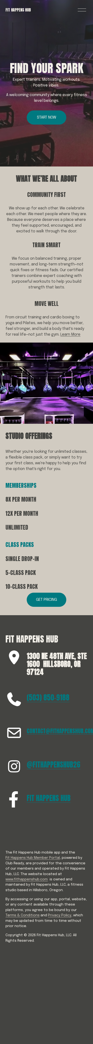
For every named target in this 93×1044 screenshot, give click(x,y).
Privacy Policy (59, 915)
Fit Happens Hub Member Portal (32, 858)
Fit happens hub (49, 798)
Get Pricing (46, 600)
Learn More (70, 335)
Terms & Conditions (22, 915)
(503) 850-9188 (48, 698)
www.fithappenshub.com (26, 879)
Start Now (46, 117)
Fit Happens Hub (18, 10)
